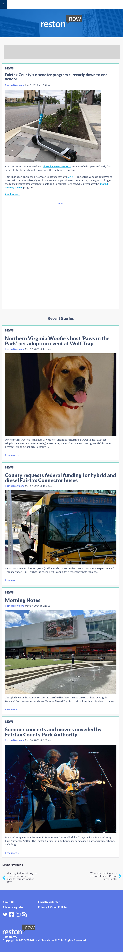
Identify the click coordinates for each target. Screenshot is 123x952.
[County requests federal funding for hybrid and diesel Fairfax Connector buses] (60, 527)
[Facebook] (11, 913)
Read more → (12, 455)
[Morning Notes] (60, 652)
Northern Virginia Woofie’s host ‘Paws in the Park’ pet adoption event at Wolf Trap (57, 341)
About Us (8, 901)
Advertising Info (13, 907)
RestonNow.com (14, 85)
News (9, 68)
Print (60, 203)
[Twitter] (5, 914)
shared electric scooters (57, 166)
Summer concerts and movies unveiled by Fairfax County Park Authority (53, 732)
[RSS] (24, 913)
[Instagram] (18, 913)
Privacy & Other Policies (53, 907)
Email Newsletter (49, 901)
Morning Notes (23, 600)
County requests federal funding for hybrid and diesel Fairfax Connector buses (60, 477)
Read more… (12, 194)
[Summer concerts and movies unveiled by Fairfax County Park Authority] (60, 789)
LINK (70, 176)
